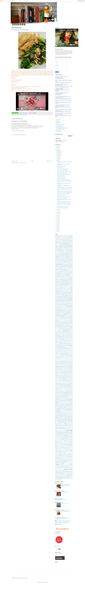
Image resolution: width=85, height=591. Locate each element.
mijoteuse (71, 386)
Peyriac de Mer (66, 412)
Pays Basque (69, 408)
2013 (57, 227)
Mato (69, 383)
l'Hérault (69, 355)
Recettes (57, 123)
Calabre (59, 259)
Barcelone (67, 249)
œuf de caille (57, 400)
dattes (59, 305)
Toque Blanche (63, 461)
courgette (65, 283)
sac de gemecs (57, 439)
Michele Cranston (58, 386)
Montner (70, 389)
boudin (70, 255)
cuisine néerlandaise (67, 300)
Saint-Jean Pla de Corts (67, 441)
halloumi (59, 337)
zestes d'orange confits (58, 479)
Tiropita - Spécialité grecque (61, 175)
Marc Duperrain (71, 378)
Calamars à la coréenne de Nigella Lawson (64, 179)
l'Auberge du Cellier (63, 355)
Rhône (72, 433)
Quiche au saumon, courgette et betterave (63, 196)
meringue (67, 385)
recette (26, 114)
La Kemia (62, 359)
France (61, 322)
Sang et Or (58, 443)
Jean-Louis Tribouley (65, 349)
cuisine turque (62, 303)
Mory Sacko (57, 391)
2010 (57, 231)
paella (68, 402)
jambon (59, 346)
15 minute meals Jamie (62, 235)
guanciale (20, 114)
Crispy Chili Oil (66, 287)
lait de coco (63, 361)
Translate (62, 141)
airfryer (69, 238)
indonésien (60, 345)
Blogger (46, 582)
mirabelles (56, 388)
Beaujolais (67, 250)
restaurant (57, 433)
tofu (56, 460)
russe (63, 438)
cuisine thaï (56, 303)
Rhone (69, 433)
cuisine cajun (63, 291)
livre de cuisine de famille (61, 372)
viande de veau (59, 473)
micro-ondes (63, 386)
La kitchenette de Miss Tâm (60, 517)
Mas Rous (65, 382)
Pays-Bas (56, 409)
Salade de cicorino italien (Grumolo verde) (63, 202)
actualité (70, 237)
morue (70, 390)
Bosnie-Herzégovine (58, 255)
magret (57, 376)
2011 (57, 230)
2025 (57, 147)
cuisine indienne (68, 297)
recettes (62, 431)
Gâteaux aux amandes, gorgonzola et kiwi (63, 174)
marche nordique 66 (59, 498)
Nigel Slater (71, 395)
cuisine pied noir (66, 301)
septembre (59, 155)
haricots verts (63, 340)
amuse (61, 241)
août (58, 156)
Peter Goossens (65, 411)
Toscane (61, 462)
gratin (56, 334)
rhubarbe (57, 434)
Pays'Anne (61, 409)
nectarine (62, 395)
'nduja (56, 235)
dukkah (69, 309)
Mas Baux (68, 381)
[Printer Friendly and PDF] (15, 113)
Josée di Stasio (63, 351)
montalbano (56, 389)
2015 (57, 224)
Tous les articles (58, 130)
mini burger (70, 387)
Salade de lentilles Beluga (61, 178)
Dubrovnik (65, 309)
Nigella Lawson (59, 396)
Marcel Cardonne (58, 379)
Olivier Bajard (63, 401)
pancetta (71, 404)
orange (56, 402)
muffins (58, 393)
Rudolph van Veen (67, 437)
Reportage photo (67, 432)
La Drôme (59, 358)
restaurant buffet (64, 433)
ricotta (68, 434)
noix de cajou (64, 397)
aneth (56, 242)
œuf (69, 399)
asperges (56, 246)
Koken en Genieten (64, 354)
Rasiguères (56, 430)
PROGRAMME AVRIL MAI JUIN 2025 (61, 499)
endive (57, 313)
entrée (65, 313)
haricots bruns (69, 338)
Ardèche (56, 245)
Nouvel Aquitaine (61, 399)
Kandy (69, 352)
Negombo (66, 395)
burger (70, 257)
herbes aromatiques (59, 342)
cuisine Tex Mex (69, 302)
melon (56, 385)
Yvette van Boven (65, 478)
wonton (58, 477)
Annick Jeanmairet (59, 243)
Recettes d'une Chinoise (60, 509)
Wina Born (68, 476)
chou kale (56, 273)
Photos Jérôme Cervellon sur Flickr (62, 522)
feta (61, 317)
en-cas (67, 312)
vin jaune (64, 474)
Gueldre (63, 336)
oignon (67, 400)
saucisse (71, 444)
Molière (71, 388)
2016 (57, 223)
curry (60, 304)
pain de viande (65, 403)
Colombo (60, 278)
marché (63, 379)
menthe (59, 385)
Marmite (67, 379)
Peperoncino (65, 410)
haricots (67, 337)
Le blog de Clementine (22, 5)
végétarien (56, 470)
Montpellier (56, 390)
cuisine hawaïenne (70, 296)
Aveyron (71, 248)
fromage (56, 324)
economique (69, 310)
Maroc (70, 379)
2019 (57, 219)
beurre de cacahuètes (58, 252)
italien (56, 346)
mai (57, 160)
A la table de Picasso (62, 237)
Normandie (70, 398)
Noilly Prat (70, 396)
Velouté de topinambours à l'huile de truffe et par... (65, 187)
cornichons (57, 281)
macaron (71, 375)
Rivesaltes (61, 435)
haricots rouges (68, 339)
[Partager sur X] (33, 113)
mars (58, 210)
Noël (65, 396)
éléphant (60, 311)
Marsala (64, 380)
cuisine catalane (57, 292)
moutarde (65, 392)
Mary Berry (61, 381)
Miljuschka (57, 387)
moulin (61, 392)
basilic (59, 250)
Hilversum (56, 343)
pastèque (56, 407)
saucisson (58, 445)
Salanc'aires (61, 442)
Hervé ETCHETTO (68, 342)
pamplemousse (63, 404)
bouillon (56, 256)
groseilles (64, 335)
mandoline (66, 377)
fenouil (61, 316)
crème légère (60, 286)
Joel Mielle (70, 350)
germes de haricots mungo (66, 328)
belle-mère (60, 251)
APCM (62, 244)
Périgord (70, 410)
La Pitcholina (60, 360)
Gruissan (71, 335)
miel (67, 386)
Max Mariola (58, 384)
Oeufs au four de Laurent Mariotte (62, 170)
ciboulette (66, 274)
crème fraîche (65, 285)
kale (66, 352)
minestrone (65, 387)
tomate (65, 460)
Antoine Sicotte (57, 244)
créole (64, 286)
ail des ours (65, 238)
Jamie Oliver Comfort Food (69, 347)
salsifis (68, 442)
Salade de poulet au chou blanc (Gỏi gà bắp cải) (63, 518)
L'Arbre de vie (57, 355)
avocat (57, 249)
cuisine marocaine (70, 299)
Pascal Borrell (70, 406)
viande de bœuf (64, 471)
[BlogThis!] (32, 113)
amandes (69, 240)
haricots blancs (62, 338)
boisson (68, 253)
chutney (62, 274)
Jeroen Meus (61, 350)
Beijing (71, 250)
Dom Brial (64, 308)
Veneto (60, 470)
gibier (69, 329)
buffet (66, 257)
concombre (69, 278)
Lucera (61, 375)
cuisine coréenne (64, 292)
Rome (65, 436)
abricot (67, 237)
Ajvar (72, 238)
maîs (59, 377)
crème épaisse (69, 284)
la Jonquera (57, 359)
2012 (57, 228)
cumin (56, 304)
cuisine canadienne (69, 291)
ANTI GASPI (65, 243)
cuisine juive (63, 299)
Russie (66, 438)
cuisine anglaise (59, 289)
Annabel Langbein (64, 242)
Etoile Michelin (62, 315)
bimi (67, 252)
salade (56, 442)
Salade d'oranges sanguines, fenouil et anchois (64, 191)
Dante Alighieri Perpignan (60, 491)
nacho (56, 394)
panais (67, 404)
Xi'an (63, 477)
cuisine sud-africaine (63, 302)
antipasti (70, 243)
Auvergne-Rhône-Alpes (58, 248)
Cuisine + (64, 288)
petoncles (61, 412)
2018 (57, 220)
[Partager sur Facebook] (34, 113)
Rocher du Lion (70, 435)
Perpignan (57, 411)
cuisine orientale (58, 301)
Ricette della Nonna (63, 434)
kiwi (58, 354)
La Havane (71, 358)
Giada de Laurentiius (62, 329)
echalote (58, 310)
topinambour (57, 461)
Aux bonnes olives (66, 248)
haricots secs (57, 340)
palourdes (58, 404)
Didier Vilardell (57, 307)
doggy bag (60, 308)
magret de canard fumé (62, 376)
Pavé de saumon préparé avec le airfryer (63, 201)
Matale (66, 383)
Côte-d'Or (60, 282)
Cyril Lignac (64, 304)
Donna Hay (56, 309)
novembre (58, 152)
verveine (67, 470)
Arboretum (70, 244)
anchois (69, 241)
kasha (60, 353)
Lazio (56, 364)
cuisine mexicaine (59, 300)
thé (56, 459)
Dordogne (61, 309)
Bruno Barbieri (62, 257)
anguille (60, 242)
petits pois (56, 412)
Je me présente (58, 119)
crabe (57, 284)
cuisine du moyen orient (59, 294)
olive (72, 400)
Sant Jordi (65, 443)
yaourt (66, 477)
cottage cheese (69, 282)
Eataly (72, 309)
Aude (70, 247)
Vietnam (65, 473)
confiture (66, 279)
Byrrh (60, 258)
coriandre (63, 280)
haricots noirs (57, 339)
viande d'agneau (57, 471)
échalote (64, 310)
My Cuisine (69, 393)
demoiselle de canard (63, 306)
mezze (72, 385)
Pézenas (70, 412)
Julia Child (68, 351)
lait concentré (58, 361)
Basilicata (63, 250)
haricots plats (63, 339)
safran (61, 439)
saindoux (65, 439)
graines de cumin (58, 332)
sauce (62, 444)
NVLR (66, 399)
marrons (60, 380)
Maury (72, 383)
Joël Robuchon (57, 351)
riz (64, 435)
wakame (70, 475)
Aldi (69, 239)
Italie (69, 345)
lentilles (70, 366)
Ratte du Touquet (61, 430)
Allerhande (64, 240)
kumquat (70, 354)
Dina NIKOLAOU (67, 307)
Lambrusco (68, 361)
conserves (71, 279)
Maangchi (67, 375)
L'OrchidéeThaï (67, 356)
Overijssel (65, 402)
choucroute (58, 274)
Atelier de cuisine (58, 247)
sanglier (62, 443)
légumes (23, 114)
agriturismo (60, 238)
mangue (70, 377)
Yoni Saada (71, 477)
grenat (60, 335)
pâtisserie (64, 408)
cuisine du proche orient (68, 294)
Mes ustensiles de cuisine (60, 126)
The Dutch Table (59, 524)
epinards (64, 314)
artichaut (69, 245)
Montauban (61, 389)
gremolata (70, 334)
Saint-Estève (60, 441)
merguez (63, 385)
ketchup (64, 353)
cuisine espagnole (65, 295)
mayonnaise (69, 384)
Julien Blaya (60, 352)
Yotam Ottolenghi (58, 478)
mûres (61, 393)
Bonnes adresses (59, 131)
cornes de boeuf (69, 280)
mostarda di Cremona (69, 391)
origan (61, 402)
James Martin (65, 346)
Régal (72, 431)
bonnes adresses (61, 254)
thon (59, 459)
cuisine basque (65, 290)
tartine (58, 457)
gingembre (65, 330)
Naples (65, 394)
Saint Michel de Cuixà (62, 440)
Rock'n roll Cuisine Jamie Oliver (59, 436)
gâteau (60, 327)
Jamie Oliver (60, 347)
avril (58, 209)
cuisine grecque (62, 296)
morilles (60, 390)
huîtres (62, 344)
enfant (62, 313)
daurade (63, 305)
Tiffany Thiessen (70, 459)
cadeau (67, 258)
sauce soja (66, 444)
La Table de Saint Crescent (66, 360)
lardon (61, 362)
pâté (55, 408)
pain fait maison (70, 403)
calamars (63, 259)
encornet (71, 312)
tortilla (57, 462)
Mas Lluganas (61, 382)
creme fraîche (57, 285)
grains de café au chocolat (62, 333)
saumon (66, 445)
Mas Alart (64, 381)
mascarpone (57, 383)
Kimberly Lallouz (69, 353)
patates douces (65, 407)
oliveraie (58, 401)
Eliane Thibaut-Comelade (66, 311)
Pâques (68, 405)
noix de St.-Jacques (64, 398)
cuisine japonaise (57, 299)
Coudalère (56, 283)
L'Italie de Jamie (61, 356)
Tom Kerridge (61, 460)
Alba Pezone (63, 239)
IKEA (65, 344)
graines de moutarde (66, 332)
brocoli (56, 257)
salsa (65, 442)
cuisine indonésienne (58, 298)
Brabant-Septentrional (68, 256)
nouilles (56, 399)
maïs (62, 377)
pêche (67, 409)
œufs (62, 400)
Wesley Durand (63, 476)
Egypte (56, 311)
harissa (68, 340)
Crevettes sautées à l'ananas (61, 166)
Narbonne (70, 394)
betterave (69, 251)
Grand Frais (69, 333)
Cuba (61, 288)
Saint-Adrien (68, 440)
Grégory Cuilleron (65, 334)
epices (56, 314)
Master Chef (62, 383)
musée (64, 393)
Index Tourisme (58, 122)
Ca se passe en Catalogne (60, 129)
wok (72, 476)
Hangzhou (63, 337)
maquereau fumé (61, 378)
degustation (67, 305)
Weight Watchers (57, 476)
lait (72, 360)
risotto (57, 435)
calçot (66, 259)
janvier (58, 213)
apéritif (66, 244)
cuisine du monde (68, 293)
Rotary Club (56, 437)
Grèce (60, 334)
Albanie (67, 239)
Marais (66, 378)
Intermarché (65, 345)
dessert (69, 306)
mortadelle (66, 390)
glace (56, 331)
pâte (70, 407)
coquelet (60, 280)
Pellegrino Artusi (59, 410)
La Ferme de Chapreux (65, 358)
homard (58, 344)
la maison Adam (66, 359)
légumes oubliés (63, 366)
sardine (56, 444)
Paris (72, 405)
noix (59, 397)
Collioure (56, 278)
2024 (57, 148)
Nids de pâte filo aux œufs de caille (62, 207)
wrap (60, 477)
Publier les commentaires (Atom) (21, 162)
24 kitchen (68, 235)
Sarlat (59, 444)
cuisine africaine (70, 288)
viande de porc (70, 472)
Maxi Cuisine (63, 384)
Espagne (56, 315)
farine (57, 316)
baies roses (62, 249)
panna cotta (64, 405)
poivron (65, 419)
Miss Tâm (64, 388)
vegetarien (66, 469)
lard (57, 362)
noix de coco (69, 397)
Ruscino (60, 438)
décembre (58, 151)
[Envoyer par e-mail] (31, 113)
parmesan (58, 406)
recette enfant (57, 431)
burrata (56, 258)
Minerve (62, 387)
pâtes (59, 408)
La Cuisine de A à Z (62, 357)
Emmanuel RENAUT (62, 312)
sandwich (71, 442)
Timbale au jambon (60, 167)
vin (59, 474)
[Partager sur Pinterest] (35, 113)
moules (57, 392)
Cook (57, 280)
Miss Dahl (60, 388)
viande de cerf (64, 472)
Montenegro (66, 389)
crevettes (60, 287)
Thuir (62, 459)
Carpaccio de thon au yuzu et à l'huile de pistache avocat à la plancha (65, 485)
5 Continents (65, 236)
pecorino (71, 409)
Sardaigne (69, 443)
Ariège (60, 245)
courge (61, 283)
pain (72, 402)
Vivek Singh (63, 475)
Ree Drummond (67, 431)
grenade (56, 335)
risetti (72, 434)
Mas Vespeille (70, 382)
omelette (69, 401)
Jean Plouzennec (66, 348)
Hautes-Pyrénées (62, 341)
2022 (57, 215)
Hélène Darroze (68, 341)
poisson (60, 419)
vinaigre (68, 474)
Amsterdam (56, 241)
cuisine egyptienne (58, 295)
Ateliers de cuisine (59, 125)
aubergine (65, 247)
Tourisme (57, 464)
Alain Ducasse (58, 239)
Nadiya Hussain (60, 394)
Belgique (56, 251)
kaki (63, 352)
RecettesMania (57, 533)
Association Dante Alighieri (65, 246)
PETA (61, 411)
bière (64, 252)
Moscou (61, 391)
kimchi (56, 354)
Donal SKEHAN (69, 308)
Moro (63, 390)
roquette (69, 436)
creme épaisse (62, 284)
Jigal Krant (65, 350)
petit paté (70, 411)
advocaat (56, 238)
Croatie (70, 287)
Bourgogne (62, 256)
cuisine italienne (16, 114)
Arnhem (64, 245)
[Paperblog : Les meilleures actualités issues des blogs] (58, 549)
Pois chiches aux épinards (61, 195)
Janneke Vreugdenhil (59, 348)
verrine (64, 470)
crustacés (56, 288)
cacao (63, 258)
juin (57, 159)
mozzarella (71, 392)
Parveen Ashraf (64, 406)
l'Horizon (56, 356)
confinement (62, 279)
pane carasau (59, 405)
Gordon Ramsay (64, 331)
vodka (67, 475)
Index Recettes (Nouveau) (60, 124)
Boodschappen (69, 254)
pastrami (61, 407)
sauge (62, 445)
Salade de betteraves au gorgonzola (62, 206)
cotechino (64, 282)
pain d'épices (59, 403)
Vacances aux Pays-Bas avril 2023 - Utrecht (64, 171)
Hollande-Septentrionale (69, 343)
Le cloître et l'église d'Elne (61, 177)
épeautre (70, 313)
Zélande (70, 478)
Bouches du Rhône (65, 255)
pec (64, 409)
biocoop (70, 252)
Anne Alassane (70, 242)
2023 (57, 150)
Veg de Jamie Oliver (59, 469)
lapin (72, 361)
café (70, 258)
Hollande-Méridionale (62, 343)
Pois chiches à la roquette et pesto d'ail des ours (64, 192)
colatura (70, 277)
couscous (71, 283)
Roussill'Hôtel (61, 437)
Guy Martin (68, 336)
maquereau (56, 378)
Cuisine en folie (58, 483)
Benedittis (65, 251)
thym (65, 459)
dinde (72, 307)
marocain (56, 380)
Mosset (64, 391)
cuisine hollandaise (59, 297)
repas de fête (59, 432)
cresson (68, 286)
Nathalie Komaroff (57, 395)
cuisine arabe (66, 289)
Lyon (64, 375)
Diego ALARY (62, 307)
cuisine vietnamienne (68, 303)
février (58, 212)
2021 (57, 216)
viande (71, 470)
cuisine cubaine (70, 292)
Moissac (67, 388)
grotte (67, 335)
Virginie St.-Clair (57, 475)
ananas (65, 241)
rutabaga (70, 438)
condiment (56, 279)
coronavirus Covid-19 (64, 281)
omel (66, 401)
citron (56, 275)
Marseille (68, 380)
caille (56, 259)
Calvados (70, 259)
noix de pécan (57, 398)
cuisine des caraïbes (60, 293)
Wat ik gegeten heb (59, 502)
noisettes (56, 397)
